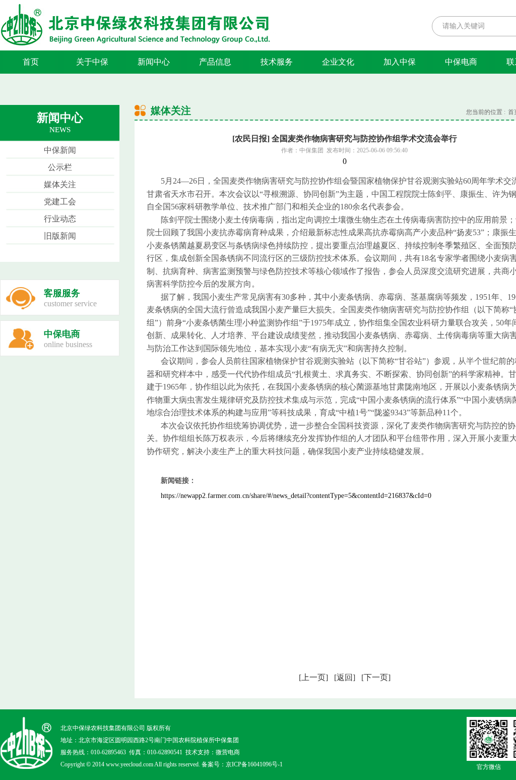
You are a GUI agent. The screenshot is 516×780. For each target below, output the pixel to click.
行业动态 (60, 218)
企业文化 (338, 62)
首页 (31, 62)
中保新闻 (60, 150)
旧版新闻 (60, 236)
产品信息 (215, 62)
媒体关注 (60, 184)
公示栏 (60, 167)
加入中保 (399, 62)
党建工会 (60, 201)
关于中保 (92, 62)
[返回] (344, 677)
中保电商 (461, 62)
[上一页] (313, 677)
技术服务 (277, 62)
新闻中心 (154, 62)
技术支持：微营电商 (212, 752)
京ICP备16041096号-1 (254, 764)
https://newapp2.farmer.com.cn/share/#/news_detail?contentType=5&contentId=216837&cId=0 (296, 495)
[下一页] (376, 677)
